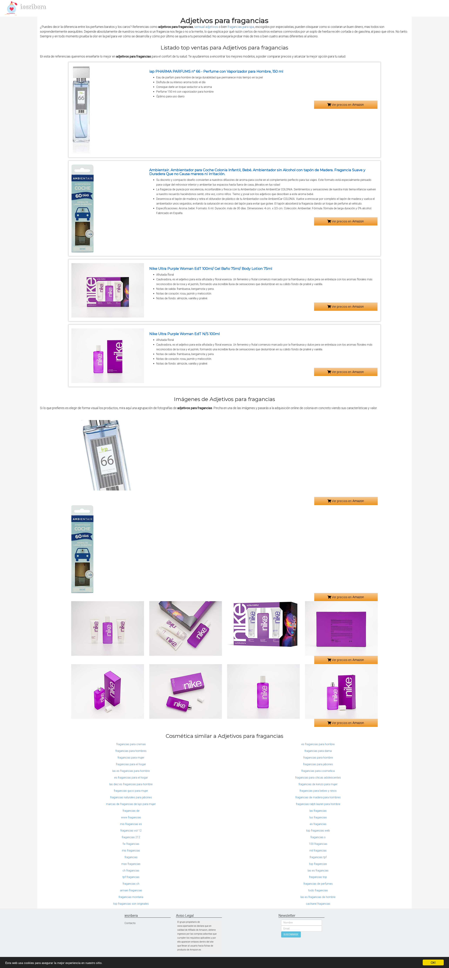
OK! (433, 962)
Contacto (130, 923)
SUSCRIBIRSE (291, 934)
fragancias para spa (241, 27)
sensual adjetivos (206, 27)
